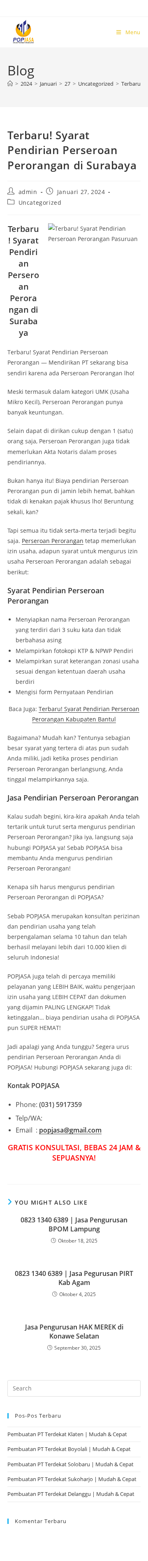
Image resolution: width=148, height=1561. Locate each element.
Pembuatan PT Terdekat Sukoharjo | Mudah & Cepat (71, 1479)
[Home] (10, 83)
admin (27, 192)
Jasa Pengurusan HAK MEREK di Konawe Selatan (74, 1331)
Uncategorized (40, 202)
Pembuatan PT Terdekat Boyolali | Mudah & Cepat (69, 1449)
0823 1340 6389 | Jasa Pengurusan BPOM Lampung (74, 1224)
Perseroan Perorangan (52, 541)
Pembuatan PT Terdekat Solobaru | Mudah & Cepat (70, 1464)
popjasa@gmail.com (70, 1130)
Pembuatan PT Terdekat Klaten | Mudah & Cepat (67, 1434)
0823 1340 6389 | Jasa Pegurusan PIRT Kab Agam (74, 1278)
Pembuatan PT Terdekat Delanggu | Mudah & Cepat (70, 1494)
